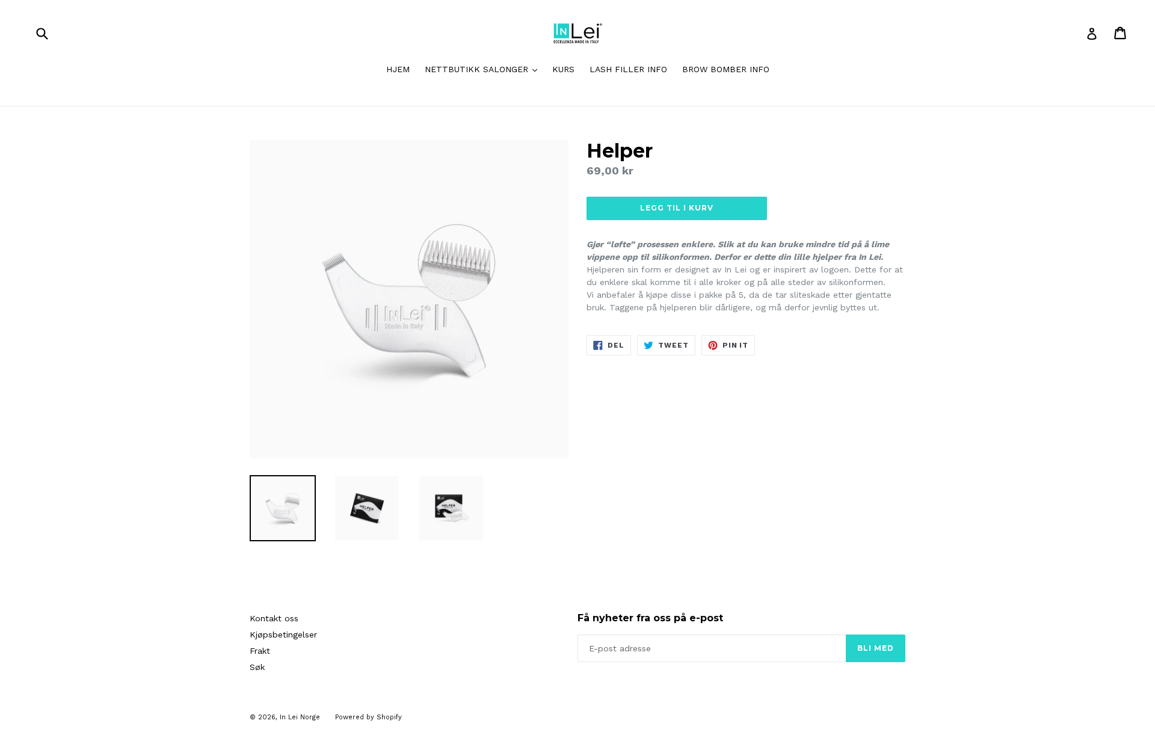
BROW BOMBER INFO (725, 69)
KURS (563, 69)
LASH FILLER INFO (628, 69)
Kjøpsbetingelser (283, 634)
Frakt (260, 651)
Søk (257, 667)
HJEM (398, 69)
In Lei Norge (300, 717)
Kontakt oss (274, 618)
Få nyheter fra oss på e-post (650, 618)
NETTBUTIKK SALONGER (484, 69)
